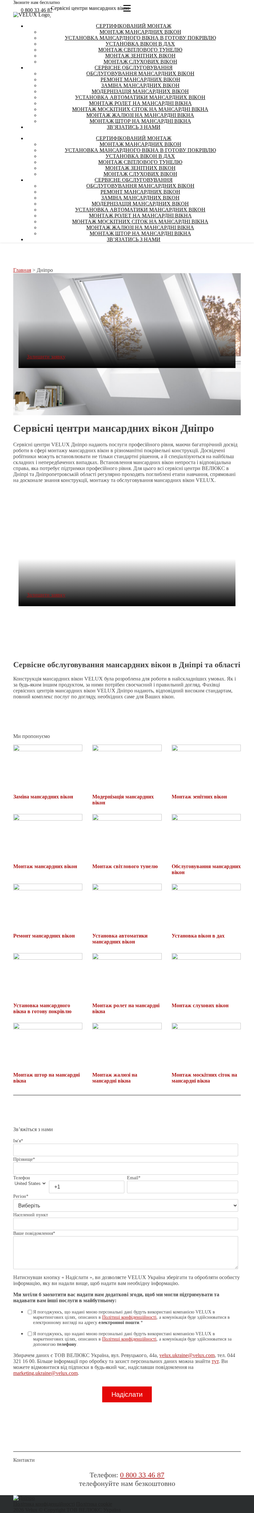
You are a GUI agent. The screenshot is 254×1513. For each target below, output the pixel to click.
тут (215, 1361)
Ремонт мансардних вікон (140, 79)
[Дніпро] (24, 1498)
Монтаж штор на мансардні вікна (140, 121)
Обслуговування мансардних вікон (140, 73)
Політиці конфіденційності (129, 1317)
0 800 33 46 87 (37, 10)
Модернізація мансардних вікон (140, 91)
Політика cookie (94, 1504)
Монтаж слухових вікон (140, 61)
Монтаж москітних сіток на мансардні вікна (140, 109)
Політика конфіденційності (44, 1504)
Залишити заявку (46, 356)
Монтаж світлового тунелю (140, 50)
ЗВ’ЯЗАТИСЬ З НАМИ (133, 127)
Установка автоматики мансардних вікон (140, 97)
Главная (22, 270)
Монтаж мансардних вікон (140, 32)
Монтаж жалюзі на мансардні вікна (140, 115)
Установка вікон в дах (140, 44)
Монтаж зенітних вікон (140, 55)
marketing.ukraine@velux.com (45, 1373)
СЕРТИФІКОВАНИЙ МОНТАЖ (133, 26)
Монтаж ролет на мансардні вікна (140, 103)
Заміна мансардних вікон (140, 85)
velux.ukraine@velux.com (187, 1355)
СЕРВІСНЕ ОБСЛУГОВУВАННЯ (134, 67)
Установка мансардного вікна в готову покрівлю (140, 38)
